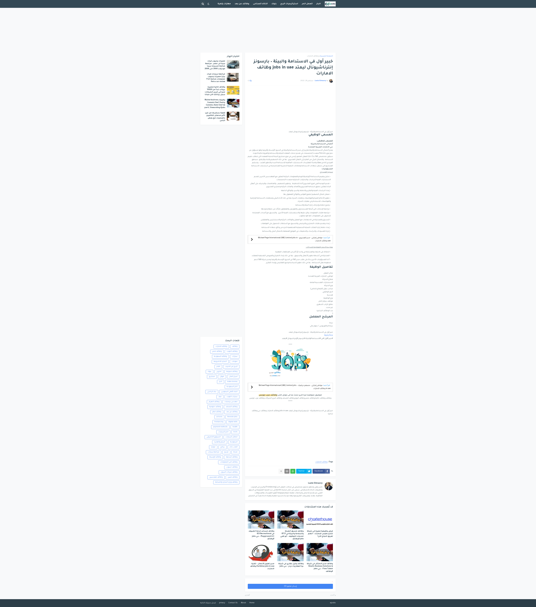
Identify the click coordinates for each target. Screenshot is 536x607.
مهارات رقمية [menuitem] (224, 4)
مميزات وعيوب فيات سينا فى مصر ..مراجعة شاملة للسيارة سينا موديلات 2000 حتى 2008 (215, 65)
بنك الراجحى (211, 392)
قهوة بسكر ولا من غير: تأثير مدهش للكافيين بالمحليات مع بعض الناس (215, 117)
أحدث (332, 595)
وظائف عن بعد (231, 412)
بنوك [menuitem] (274, 4)
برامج (222, 447)
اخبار (220, 382)
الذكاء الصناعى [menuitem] (260, 4)
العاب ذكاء (233, 447)
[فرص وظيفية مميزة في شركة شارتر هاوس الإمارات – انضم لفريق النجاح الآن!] (319, 519)
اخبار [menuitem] (318, 4)
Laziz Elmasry (315, 483)
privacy (222, 603)
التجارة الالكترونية (220, 362)
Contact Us (233, 603)
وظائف (234, 346)
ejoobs (333, 603)
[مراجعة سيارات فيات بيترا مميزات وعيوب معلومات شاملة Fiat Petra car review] (233, 77)
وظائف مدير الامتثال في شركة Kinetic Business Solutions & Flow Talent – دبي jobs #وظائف (320, 567)
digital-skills (232, 422)
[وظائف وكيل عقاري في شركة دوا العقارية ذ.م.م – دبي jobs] (290, 552)
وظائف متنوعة (231, 372)
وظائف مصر (217, 351)
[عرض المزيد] (281, 471)
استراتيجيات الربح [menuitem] (289, 4)
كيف (220, 397)
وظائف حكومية (215, 407)
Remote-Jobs (232, 417)
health (235, 427)
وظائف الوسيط (215, 457)
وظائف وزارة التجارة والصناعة (226, 482)
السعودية (233, 442)
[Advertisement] (268, 30)
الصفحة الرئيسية (326, 56)
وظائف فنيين (232, 477)
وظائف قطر (216, 412)
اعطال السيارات (231, 437)
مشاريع (212, 377)
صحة (235, 452)
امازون (218, 372)
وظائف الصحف (231, 407)
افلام (218, 367)
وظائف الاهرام (214, 402)
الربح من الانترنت (231, 367)
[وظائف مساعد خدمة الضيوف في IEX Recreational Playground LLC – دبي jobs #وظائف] (261, 519)
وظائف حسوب (231, 467)
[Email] (286, 471)
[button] (208, 3)
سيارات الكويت (232, 397)
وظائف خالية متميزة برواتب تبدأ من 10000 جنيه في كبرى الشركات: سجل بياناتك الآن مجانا (215, 91)
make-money (232, 382)
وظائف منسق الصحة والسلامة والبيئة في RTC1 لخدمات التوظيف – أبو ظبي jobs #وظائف (292, 535)
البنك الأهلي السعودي (229, 392)
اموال (222, 377)
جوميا (213, 447)
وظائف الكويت (232, 351)
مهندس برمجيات (230, 402)
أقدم (248, 595)
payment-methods (220, 427)
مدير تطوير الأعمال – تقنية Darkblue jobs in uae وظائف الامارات (262, 566)
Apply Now (328, 335)
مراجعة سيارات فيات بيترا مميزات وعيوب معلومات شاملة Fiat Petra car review (215, 78)
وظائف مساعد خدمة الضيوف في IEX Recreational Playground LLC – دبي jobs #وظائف (261, 535)
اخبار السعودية (232, 387)
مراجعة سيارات (213, 452)
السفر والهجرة (219, 442)
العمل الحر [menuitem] (307, 4)
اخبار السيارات (223, 432)
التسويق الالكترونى (214, 437)
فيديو (226, 452)
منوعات (234, 362)
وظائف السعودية (220, 356)
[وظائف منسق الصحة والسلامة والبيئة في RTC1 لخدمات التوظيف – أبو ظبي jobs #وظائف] (290, 519)
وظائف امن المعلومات (228, 462)
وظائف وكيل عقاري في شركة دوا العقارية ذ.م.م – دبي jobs (291, 565)
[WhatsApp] (292, 471)
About (243, 603)
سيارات (234, 356)
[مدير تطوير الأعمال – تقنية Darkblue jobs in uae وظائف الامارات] (261, 552)
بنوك (209, 372)
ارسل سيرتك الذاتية (208, 603)
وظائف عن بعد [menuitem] (242, 4)
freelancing (218, 422)
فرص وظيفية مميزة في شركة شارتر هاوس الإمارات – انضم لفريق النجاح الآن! (320, 533)
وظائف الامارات (313, 56)
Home (251, 603)
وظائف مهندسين (216, 477)
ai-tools (219, 417)
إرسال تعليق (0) (290, 586)
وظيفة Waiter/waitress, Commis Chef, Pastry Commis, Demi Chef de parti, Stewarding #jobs (214, 104)
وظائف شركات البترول (229, 472)
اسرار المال (233, 377)
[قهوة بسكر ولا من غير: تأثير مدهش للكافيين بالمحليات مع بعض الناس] (233, 116)
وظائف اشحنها (231, 457)
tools (235, 432)
